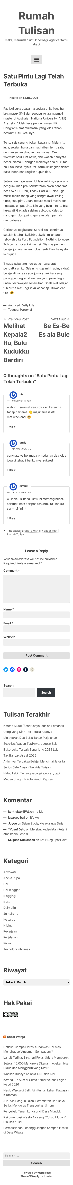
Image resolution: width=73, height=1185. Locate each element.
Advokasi (9, 872)
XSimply (34, 1176)
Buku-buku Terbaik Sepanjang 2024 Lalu (30, 749)
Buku (6, 901)
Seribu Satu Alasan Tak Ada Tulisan (27, 767)
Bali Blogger (11, 890)
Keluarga (9, 919)
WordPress (44, 1172)
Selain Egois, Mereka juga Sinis (42, 823)
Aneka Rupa (11, 878)
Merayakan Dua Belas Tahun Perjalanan (30, 737)
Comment (11, 570)
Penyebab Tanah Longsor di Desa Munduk (32, 1111)
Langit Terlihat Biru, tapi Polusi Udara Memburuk (35, 1057)
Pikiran (8, 943)
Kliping (8, 925)
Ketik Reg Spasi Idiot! (54, 840)
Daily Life (28, 305)
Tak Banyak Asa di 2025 (19, 755)
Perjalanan (10, 937)
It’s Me (38, 811)
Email (8, 623)
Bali (5, 884)
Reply (12, 426)
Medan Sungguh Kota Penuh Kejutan (28, 779)
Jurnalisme (10, 913)
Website (9, 637)
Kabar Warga (16, 1037)
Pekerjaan (10, 931)
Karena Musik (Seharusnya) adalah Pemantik (33, 726)
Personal (26, 309)
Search (8, 685)
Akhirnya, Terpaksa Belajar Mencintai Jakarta (34, 761)
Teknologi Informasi (16, 949)
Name (8, 609)
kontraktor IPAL (19, 811)
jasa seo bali (16, 817)
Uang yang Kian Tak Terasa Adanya (27, 732)
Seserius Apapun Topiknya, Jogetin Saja (30, 743)
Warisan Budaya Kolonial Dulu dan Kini (29, 1074)
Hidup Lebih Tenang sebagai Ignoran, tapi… (32, 773)
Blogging (9, 896)
